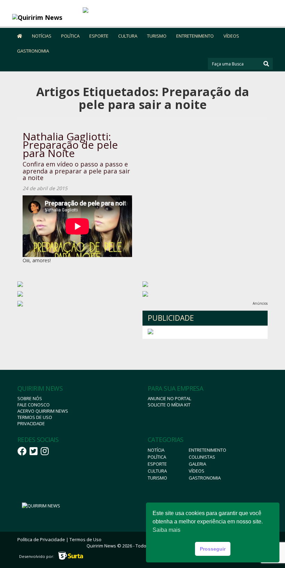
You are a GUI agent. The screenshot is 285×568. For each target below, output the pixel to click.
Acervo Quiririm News (42, 411)
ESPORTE (98, 36)
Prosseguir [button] (213, 549)
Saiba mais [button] (166, 530)
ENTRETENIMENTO (195, 36)
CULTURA (127, 36)
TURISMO (156, 36)
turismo (157, 478)
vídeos (196, 471)
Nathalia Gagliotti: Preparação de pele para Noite (70, 144)
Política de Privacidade (41, 539)
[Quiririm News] (45, 17)
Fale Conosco (33, 405)
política (157, 457)
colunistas (202, 457)
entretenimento (207, 450)
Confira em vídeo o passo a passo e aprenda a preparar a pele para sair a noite (76, 171)
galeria (197, 464)
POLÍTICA (70, 36)
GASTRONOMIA (33, 51)
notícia (156, 450)
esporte (157, 464)
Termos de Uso (34, 417)
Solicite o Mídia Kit (169, 405)
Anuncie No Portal (169, 398)
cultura (157, 471)
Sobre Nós (29, 398)
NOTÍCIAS (41, 36)
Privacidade (31, 423)
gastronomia (205, 478)
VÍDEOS (231, 36)
